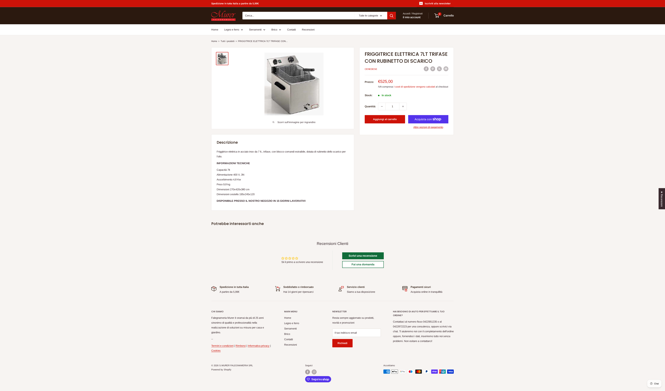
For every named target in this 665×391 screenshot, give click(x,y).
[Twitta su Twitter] (439, 68)
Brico (274, 29)
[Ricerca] (391, 15)
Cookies (216, 350)
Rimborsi (241, 345)
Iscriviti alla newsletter (438, 3)
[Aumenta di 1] (403, 106)
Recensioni (308, 29)
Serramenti (255, 29)
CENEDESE (371, 69)
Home (214, 29)
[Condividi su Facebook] (426, 68)
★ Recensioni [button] (661, 199)
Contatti (291, 29)
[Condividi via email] (446, 68)
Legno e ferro (231, 29)
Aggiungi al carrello (385, 119)
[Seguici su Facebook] (307, 372)
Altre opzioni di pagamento (428, 127)
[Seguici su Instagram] (314, 372)
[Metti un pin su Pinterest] (432, 68)
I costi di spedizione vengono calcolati (414, 86)
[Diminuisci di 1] (381, 106)
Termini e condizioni (222, 345)
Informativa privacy (258, 345)
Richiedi (342, 343)
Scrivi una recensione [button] (363, 255)
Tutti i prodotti (227, 41)
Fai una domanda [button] (363, 264)
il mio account (411, 17)
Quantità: (370, 106)
